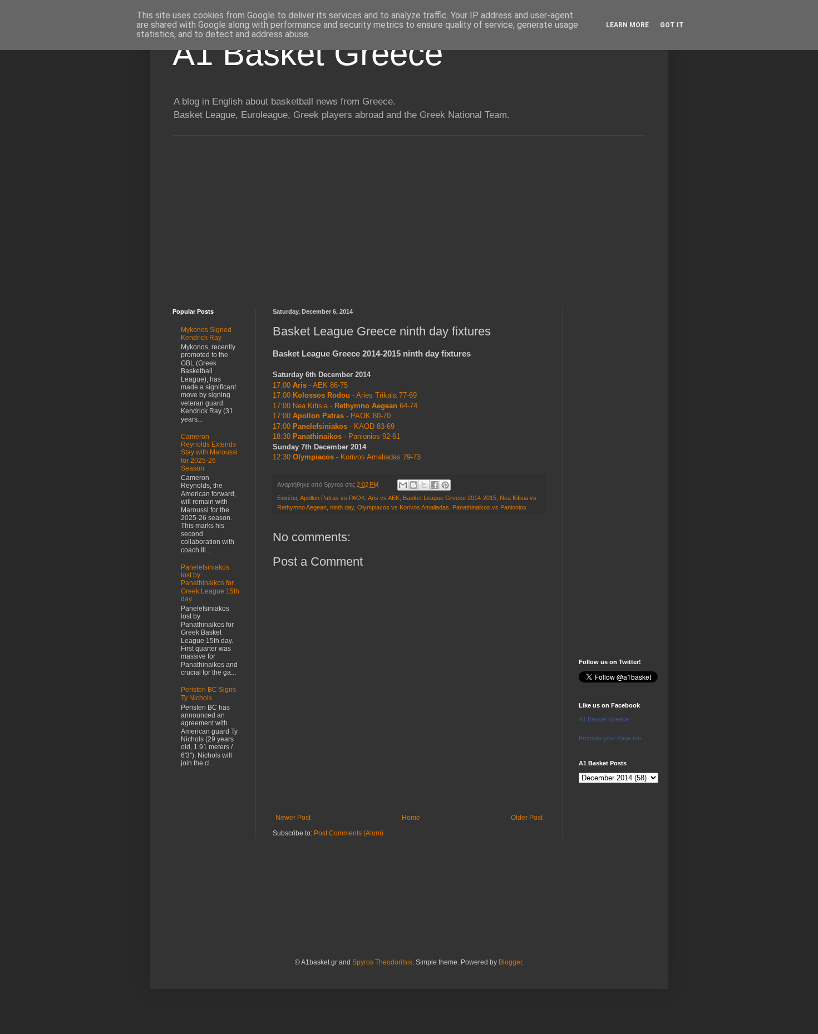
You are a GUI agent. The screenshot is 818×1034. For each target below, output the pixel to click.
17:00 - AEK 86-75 (310, 385)
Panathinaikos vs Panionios (489, 507)
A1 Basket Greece (308, 53)
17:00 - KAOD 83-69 (334, 426)
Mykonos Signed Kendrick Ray (206, 334)
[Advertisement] (409, 213)
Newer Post (293, 818)
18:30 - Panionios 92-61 (336, 436)
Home (411, 818)
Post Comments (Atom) (348, 833)
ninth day (342, 507)
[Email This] (402, 485)
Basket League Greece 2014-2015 (449, 497)
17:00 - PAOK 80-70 (332, 416)
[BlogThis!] (413, 485)
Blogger (510, 962)
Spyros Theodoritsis (382, 962)
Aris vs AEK (384, 497)
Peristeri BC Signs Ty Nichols (208, 693)
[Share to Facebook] (434, 485)
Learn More (627, 25)
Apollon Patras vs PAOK (332, 497)
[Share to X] (424, 485)
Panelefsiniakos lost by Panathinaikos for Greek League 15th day (210, 583)
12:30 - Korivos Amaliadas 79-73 (347, 457)
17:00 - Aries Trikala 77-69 (345, 395)
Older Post (527, 818)
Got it (672, 25)
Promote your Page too (610, 738)
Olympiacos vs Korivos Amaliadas (403, 507)
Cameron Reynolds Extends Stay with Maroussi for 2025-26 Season (209, 453)
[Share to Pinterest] (445, 485)
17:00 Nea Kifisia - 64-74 (345, 406)
